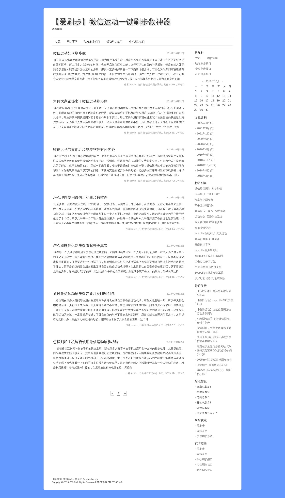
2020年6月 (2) (205, 138)
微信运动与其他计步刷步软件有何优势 (84, 149)
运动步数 (200, 216)
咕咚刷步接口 (92, 41)
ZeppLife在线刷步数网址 (209, 255)
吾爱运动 (219, 211)
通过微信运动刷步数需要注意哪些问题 (84, 294)
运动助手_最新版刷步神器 (212, 365)
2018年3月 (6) (205, 175)
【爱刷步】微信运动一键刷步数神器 (111, 21)
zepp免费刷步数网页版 (208, 267)
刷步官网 (72, 41)
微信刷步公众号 (204, 211)
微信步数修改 (202, 239)
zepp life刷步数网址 (206, 250)
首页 (57, 41)
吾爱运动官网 (202, 244)
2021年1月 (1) (205, 133)
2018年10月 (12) (206, 165)
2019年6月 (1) (205, 154)
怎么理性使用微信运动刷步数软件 (80, 197)
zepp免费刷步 (203, 227)
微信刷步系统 (205, 436)
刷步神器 (217, 188)
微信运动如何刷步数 (69, 53)
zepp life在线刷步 (205, 233)
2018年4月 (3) (205, 170)
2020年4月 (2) (205, 149)
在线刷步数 (215, 222)
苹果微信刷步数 (204, 205)
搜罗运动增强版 (215, 278)
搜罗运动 (200, 278)
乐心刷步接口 (205, 459)
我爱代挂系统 (214, 216)
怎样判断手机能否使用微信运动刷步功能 (85, 342)
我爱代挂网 (201, 222)
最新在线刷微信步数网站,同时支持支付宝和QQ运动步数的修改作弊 (214, 350)
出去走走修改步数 (205, 261)
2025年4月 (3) (205, 123)
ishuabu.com (92, 479)
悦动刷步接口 (114, 41)
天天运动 (221, 233)
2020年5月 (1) (205, 144)
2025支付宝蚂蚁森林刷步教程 (214, 359)
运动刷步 (200, 194)
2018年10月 (213, 81)
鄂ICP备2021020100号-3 (109, 482)
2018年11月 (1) (205, 160)
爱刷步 (216, 239)
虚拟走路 (202, 431)
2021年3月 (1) (205, 128)
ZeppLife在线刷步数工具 (209, 272)
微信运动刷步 (202, 188)
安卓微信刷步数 (204, 199)
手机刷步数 (213, 194)
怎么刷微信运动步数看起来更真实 (80, 246)
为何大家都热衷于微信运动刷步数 (80, 101)
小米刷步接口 (137, 41)
